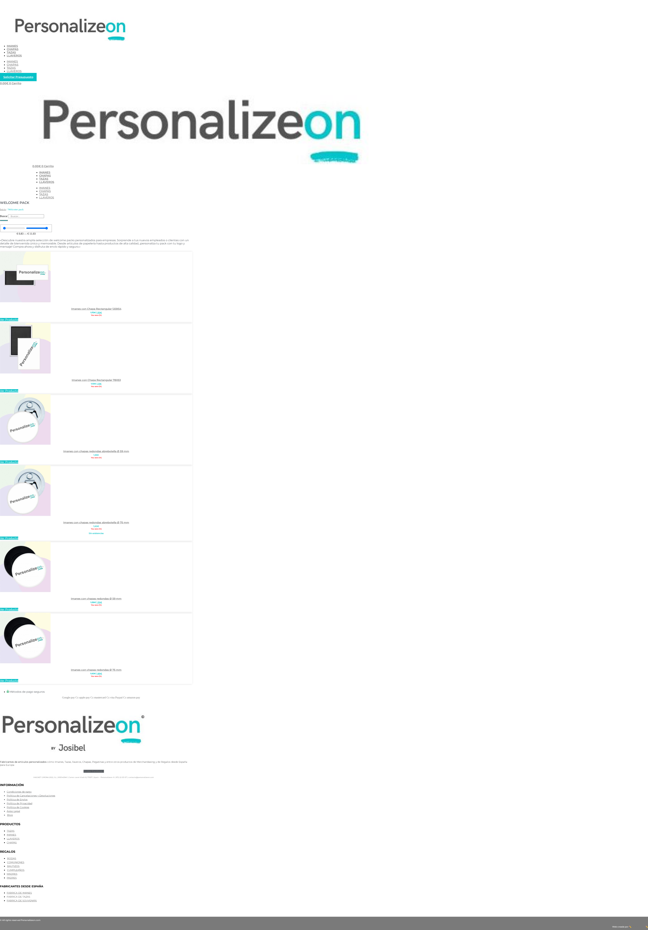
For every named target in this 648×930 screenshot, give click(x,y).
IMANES (12, 46)
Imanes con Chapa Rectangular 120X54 (96, 308)
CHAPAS (12, 49)
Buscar (3, 216)
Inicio (3, 209)
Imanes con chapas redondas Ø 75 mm (96, 669)
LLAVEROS (14, 55)
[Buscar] (4, 220)
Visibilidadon (638, 926)
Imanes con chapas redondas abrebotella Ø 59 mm (96, 451)
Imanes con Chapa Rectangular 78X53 (96, 380)
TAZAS (11, 52)
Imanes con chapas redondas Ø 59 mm (96, 598)
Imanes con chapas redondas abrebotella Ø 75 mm (96, 522)
